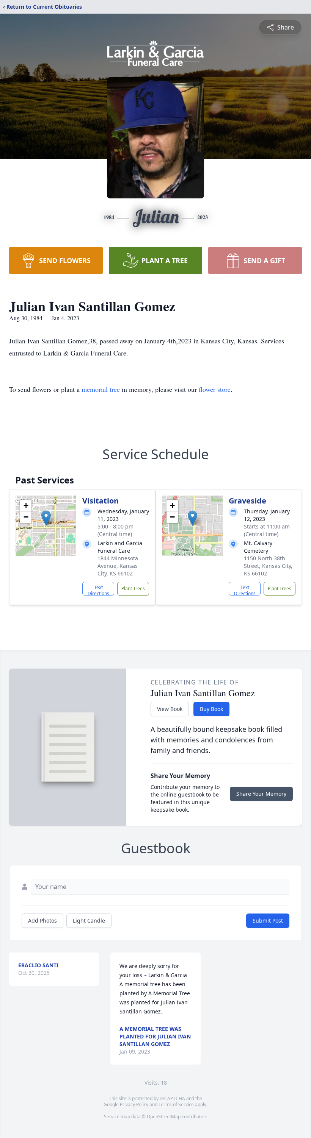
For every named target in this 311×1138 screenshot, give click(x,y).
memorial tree (101, 389)
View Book (169, 708)
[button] (46, 518)
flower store (215, 389)
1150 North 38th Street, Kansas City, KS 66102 (268, 566)
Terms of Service (176, 1104)
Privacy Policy (134, 1104)
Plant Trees (133, 588)
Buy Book (211, 708)
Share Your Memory (261, 793)
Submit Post (268, 920)
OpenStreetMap (164, 1116)
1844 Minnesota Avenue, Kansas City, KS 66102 (117, 566)
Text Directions (98, 590)
